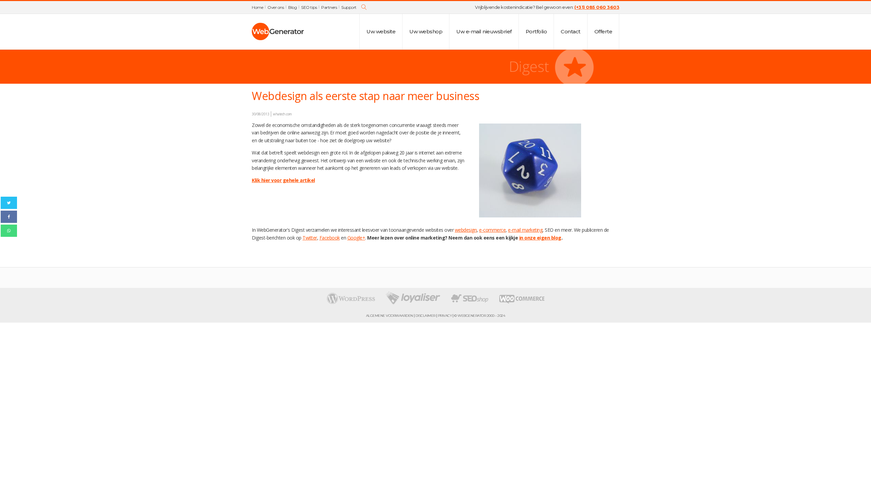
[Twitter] (9, 203)
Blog (292, 7)
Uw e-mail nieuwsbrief (484, 31)
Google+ (356, 237)
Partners (329, 7)
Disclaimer (425, 315)
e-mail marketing (525, 230)
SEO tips (309, 7)
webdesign (466, 230)
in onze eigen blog (540, 237)
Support (349, 7)
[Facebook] (9, 217)
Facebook (329, 237)
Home (257, 7)
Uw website (380, 31)
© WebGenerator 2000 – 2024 (479, 315)
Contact (570, 31)
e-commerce (492, 230)
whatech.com (282, 114)
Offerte (603, 31)
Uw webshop (425, 31)
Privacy (445, 315)
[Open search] (364, 7)
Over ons (275, 7)
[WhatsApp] (9, 231)
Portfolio (536, 31)
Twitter (309, 237)
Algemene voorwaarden (389, 315)
